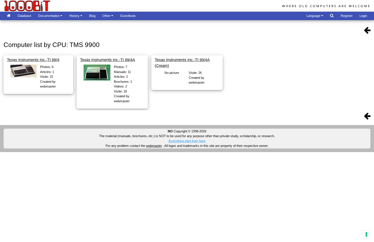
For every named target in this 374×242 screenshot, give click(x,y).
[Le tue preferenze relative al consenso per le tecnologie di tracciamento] (366, 234)
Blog (92, 16)
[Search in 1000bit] (332, 16)
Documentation (49, 16)
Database (24, 16)
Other (106, 16)
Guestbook (128, 16)
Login (363, 16)
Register (347, 16)
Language (313, 16)
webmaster (154, 146)
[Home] (8, 16)
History (74, 16)
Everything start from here (187, 141)
